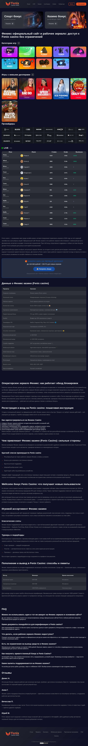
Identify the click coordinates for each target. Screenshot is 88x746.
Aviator (54, 4)
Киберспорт (62, 4)
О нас (31, 732)
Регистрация (81, 4)
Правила (38, 732)
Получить (8, 23)
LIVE (34, 4)
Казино (39, 4)
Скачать (56, 736)
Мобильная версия (56, 732)
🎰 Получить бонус (44, 269)
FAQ (82, 732)
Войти (71, 4)
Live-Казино (47, 4)
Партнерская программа (71, 732)
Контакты (45, 732)
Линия (28, 4)
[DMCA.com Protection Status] (44, 743)
